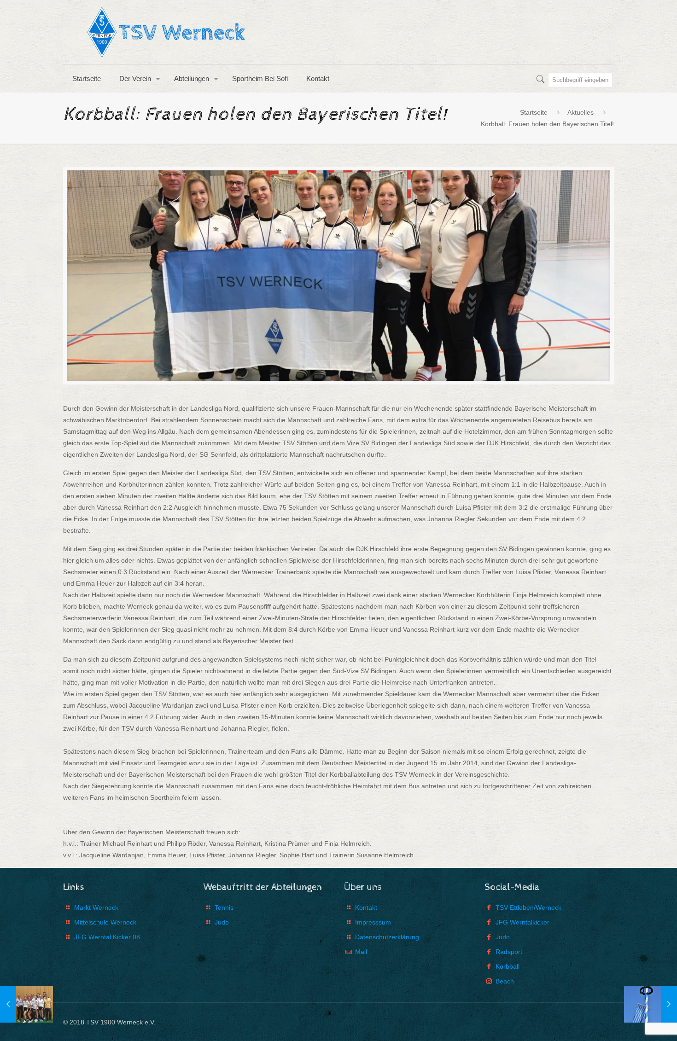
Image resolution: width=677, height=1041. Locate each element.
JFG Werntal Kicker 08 (107, 937)
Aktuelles (580, 112)
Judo (222, 922)
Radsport (509, 951)
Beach (505, 981)
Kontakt (366, 907)
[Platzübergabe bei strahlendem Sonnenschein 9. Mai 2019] (650, 1004)
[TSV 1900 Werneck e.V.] (169, 32)
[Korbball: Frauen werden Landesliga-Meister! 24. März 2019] (26, 1004)
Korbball (507, 966)
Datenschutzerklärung (387, 937)
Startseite (534, 112)
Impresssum (373, 922)
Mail (361, 951)
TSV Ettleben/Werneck (528, 907)
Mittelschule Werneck (105, 922)
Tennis (224, 907)
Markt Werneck (96, 907)
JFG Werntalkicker (522, 922)
